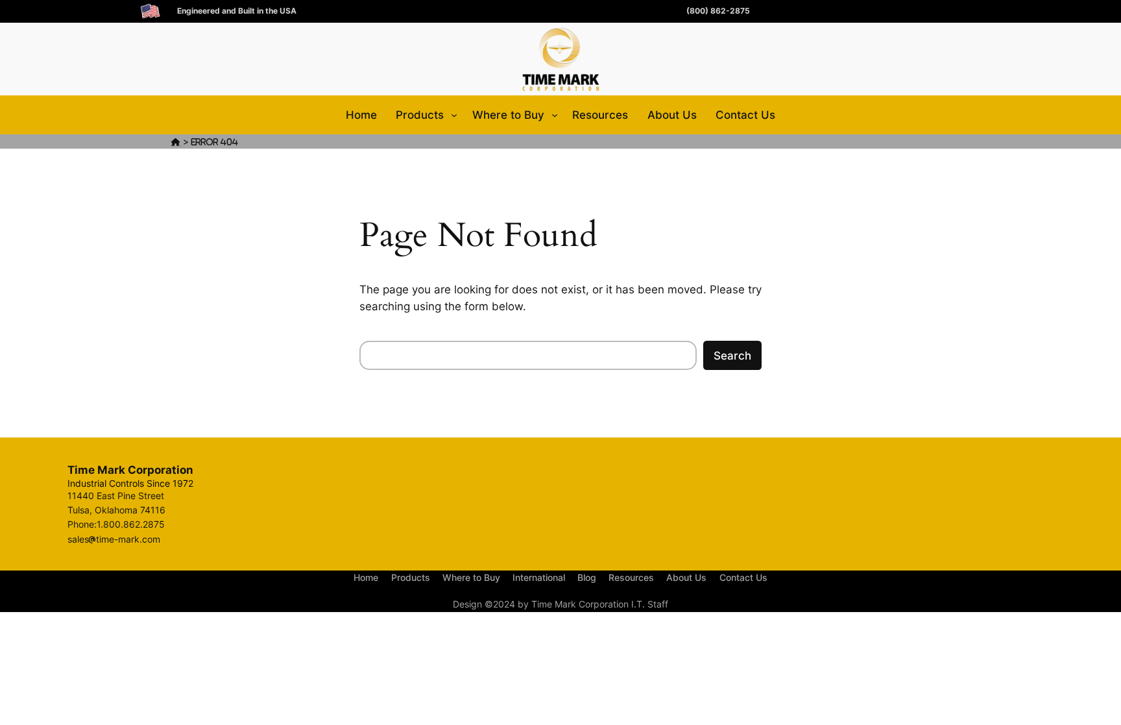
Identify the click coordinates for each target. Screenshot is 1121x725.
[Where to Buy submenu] (554, 115)
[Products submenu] (454, 115)
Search (732, 355)
